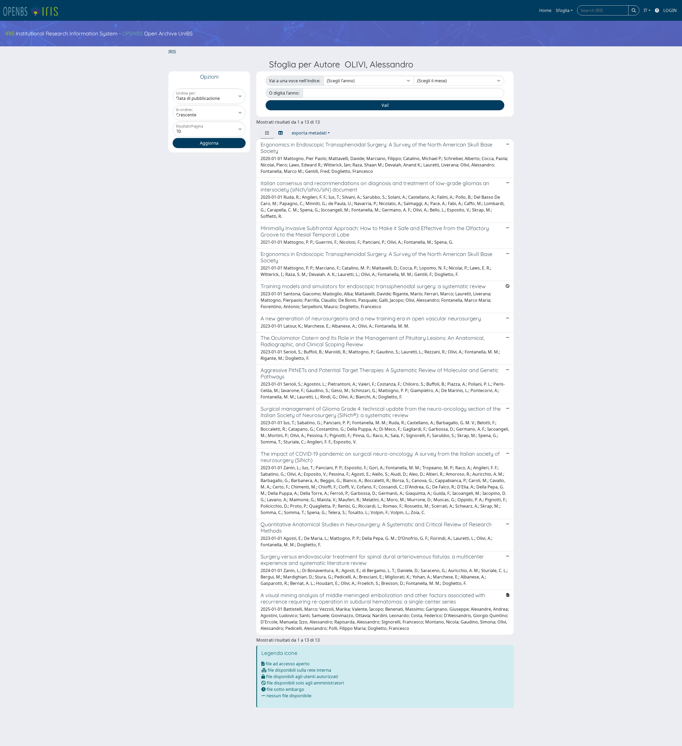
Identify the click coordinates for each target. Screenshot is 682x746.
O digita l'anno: (284, 93)
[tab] (267, 132)
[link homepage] (32, 10)
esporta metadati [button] (309, 133)
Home (545, 10)
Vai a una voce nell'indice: (294, 81)
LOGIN (670, 10)
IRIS (172, 52)
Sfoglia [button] (563, 10)
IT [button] (645, 10)
